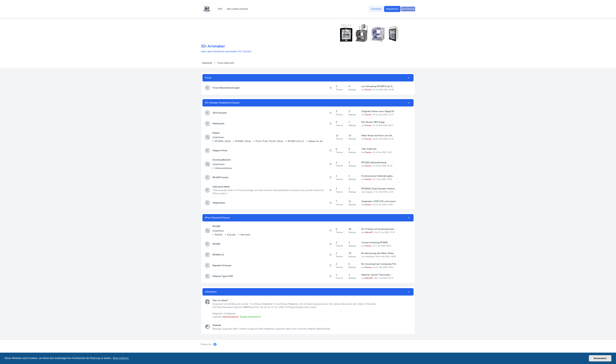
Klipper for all (315, 141)
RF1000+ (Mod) (222, 141)
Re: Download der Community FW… (379, 264)
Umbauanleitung (223, 168)
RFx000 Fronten (221, 177)
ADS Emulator (220, 112)
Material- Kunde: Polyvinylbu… (376, 274)
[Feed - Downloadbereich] (330, 164)
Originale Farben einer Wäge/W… (378, 111)
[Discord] (220, 344)
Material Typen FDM (223, 276)
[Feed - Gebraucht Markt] (330, 190)
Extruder (231, 234)
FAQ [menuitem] (220, 8)
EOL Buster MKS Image (373, 122)
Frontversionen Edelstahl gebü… (377, 176)
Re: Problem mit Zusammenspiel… (378, 229)
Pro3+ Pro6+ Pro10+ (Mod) (269, 141)
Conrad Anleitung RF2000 (374, 242)
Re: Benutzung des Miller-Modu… (378, 253)
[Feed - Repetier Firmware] (330, 265)
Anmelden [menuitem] (376, 8)
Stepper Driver (220, 150)
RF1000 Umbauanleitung (373, 162)
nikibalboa (369, 256)
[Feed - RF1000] (330, 230)
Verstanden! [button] (600, 358)
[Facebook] (215, 344)
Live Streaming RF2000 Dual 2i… (377, 86)
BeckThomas (323, 328)
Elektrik (218, 234)
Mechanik (245, 234)
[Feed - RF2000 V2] (330, 255)
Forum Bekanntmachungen (226, 87)
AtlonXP (369, 232)
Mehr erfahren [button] (121, 358)
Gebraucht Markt (221, 186)
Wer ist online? (220, 300)
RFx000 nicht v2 (296, 141)
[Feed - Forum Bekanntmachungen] (330, 88)
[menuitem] (408, 9)
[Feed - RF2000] (330, 244)
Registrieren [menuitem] (392, 8)
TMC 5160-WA (368, 149)
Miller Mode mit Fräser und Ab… (377, 135)
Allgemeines (219, 202)
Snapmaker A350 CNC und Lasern (378, 201)
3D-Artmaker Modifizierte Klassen (222, 102)
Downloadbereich (222, 159)
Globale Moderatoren (250, 316)
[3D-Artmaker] (207, 9)
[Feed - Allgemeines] (330, 203)
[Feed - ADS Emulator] (330, 113)
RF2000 (216, 243)
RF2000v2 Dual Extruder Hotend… (378, 188)
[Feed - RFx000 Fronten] (330, 177)
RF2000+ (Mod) (243, 141)
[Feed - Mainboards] (330, 123)
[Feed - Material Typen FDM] (330, 276)
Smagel (368, 192)
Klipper (216, 132)
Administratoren (230, 316)
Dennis (368, 89)
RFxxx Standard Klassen (217, 217)
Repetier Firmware (222, 265)
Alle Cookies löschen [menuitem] (237, 8)
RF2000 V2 (218, 254)
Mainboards (218, 123)
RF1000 (216, 226)
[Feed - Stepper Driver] (330, 150)
